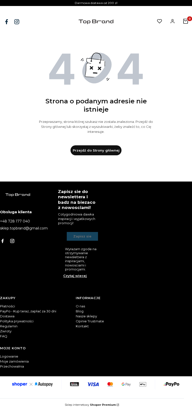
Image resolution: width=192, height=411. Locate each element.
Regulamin (9, 326)
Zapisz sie (82, 236)
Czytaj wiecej (75, 276)
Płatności (7, 306)
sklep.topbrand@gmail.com (24, 228)
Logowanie (9, 356)
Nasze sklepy (86, 316)
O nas (80, 306)
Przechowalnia (12, 366)
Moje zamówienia (14, 361)
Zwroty (6, 331)
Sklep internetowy (90, 405)
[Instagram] (17, 22)
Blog (80, 311)
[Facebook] (7, 22)
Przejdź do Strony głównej (96, 150)
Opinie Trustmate (90, 321)
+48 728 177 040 (15, 221)
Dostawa (7, 316)
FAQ (3, 336)
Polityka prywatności (17, 321)
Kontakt (82, 326)
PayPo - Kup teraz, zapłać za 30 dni (28, 311)
